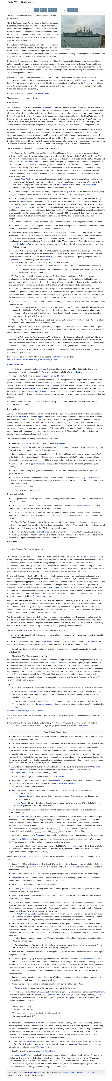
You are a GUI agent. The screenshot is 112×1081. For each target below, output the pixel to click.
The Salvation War (20, 816)
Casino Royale (91, 641)
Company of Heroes (85, 958)
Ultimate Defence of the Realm (58, 587)
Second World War (84, 505)
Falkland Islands (42, 532)
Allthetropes (33, 1072)
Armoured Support (15, 364)
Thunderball (28, 486)
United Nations (40, 391)
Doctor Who (16, 877)
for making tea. (76, 372)
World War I (49, 256)
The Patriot (40, 835)
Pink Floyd (40, 1047)
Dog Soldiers (23, 888)
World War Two (58, 780)
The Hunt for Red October (27, 914)
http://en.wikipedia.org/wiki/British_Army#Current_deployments (31, 359)
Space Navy (49, 1051)
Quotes (43, 10)
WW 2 (53, 1031)
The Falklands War (24, 244)
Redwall (36, 1022)
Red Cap (32, 864)
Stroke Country (18, 207)
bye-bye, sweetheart (34, 710)
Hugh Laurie (66, 994)
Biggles (40, 416)
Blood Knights (91, 184)
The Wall (48, 1047)
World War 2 (25, 179)
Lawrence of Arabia (19, 1055)
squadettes (49, 107)
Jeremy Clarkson (44, 93)
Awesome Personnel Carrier (52, 376)
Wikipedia (52, 10)
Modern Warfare (21, 803)
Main (36, 10)
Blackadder (41, 992)
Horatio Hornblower (90, 556)
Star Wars (78, 1044)
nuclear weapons (45, 704)
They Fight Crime (77, 867)
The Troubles (50, 385)
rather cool (42, 369)
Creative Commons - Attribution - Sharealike (77, 1072)
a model (37, 1051)
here (47, 259)
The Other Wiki (57, 357)
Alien (40, 490)
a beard (29, 630)
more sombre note (18, 710)
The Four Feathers (70, 846)
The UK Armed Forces (28, 856)
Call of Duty (16, 790)
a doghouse (61, 443)
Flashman (60, 776)
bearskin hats (21, 201)
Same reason (83, 725)
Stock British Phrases (67, 783)
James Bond (46, 641)
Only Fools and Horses (29, 161)
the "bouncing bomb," (44, 464)
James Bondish (62, 184)
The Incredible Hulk (35, 691)
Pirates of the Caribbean (56, 662)
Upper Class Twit (53, 994)
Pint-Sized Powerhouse (42, 596)
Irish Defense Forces (32, 388)
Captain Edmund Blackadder (26, 772)
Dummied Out (23, 796)
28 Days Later (27, 839)
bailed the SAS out (16, 259)
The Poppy (82, 80)
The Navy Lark (17, 988)
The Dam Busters (29, 1041)
